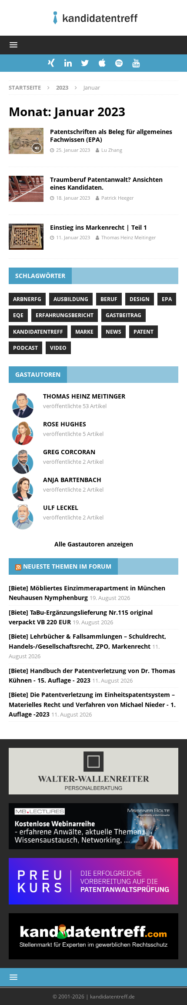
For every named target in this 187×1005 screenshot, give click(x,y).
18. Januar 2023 (73, 197)
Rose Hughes (64, 424)
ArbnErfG (27, 299)
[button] (12, 44)
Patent (144, 331)
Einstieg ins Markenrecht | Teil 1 (98, 227)
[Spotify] (119, 63)
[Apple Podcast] (102, 63)
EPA (167, 299)
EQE (18, 315)
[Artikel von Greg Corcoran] (23, 470)
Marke (84, 331)
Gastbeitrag (123, 315)
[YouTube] (136, 63)
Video (58, 348)
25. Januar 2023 (73, 150)
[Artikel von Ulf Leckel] (23, 526)
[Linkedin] (68, 63)
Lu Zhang (111, 150)
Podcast (25, 348)
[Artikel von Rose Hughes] (23, 442)
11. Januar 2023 (73, 237)
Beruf (108, 299)
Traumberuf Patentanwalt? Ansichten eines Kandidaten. (106, 183)
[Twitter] (85, 63)
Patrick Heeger (117, 197)
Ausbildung (70, 299)
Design (140, 299)
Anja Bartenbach (72, 480)
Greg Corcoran (69, 452)
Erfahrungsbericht (65, 315)
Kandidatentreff (38, 331)
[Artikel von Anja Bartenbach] (23, 498)
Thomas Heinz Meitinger (128, 237)
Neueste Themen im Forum (67, 566)
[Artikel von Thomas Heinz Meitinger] (23, 414)
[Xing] (51, 63)
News (113, 331)
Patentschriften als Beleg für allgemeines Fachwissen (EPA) (111, 135)
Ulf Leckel (60, 507)
